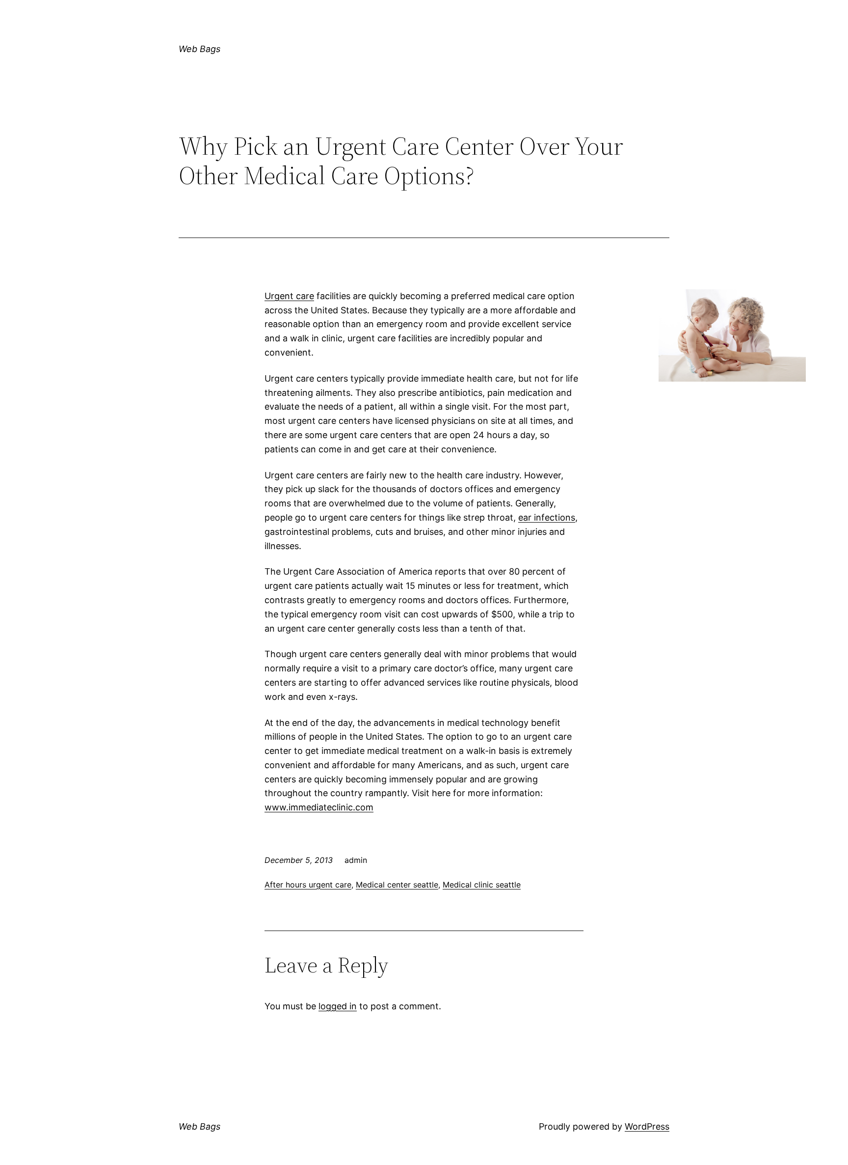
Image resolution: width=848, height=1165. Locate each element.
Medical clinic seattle (482, 884)
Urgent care (289, 296)
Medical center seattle (397, 884)
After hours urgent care (308, 884)
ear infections (546, 517)
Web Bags (199, 49)
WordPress (647, 1126)
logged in (337, 1006)
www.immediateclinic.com (319, 807)
